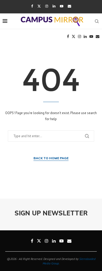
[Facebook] (32, 6)
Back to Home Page (51, 158)
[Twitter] (39, 6)
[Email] (69, 6)
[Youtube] (61, 6)
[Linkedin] (54, 6)
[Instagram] (46, 6)
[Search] (96, 21)
